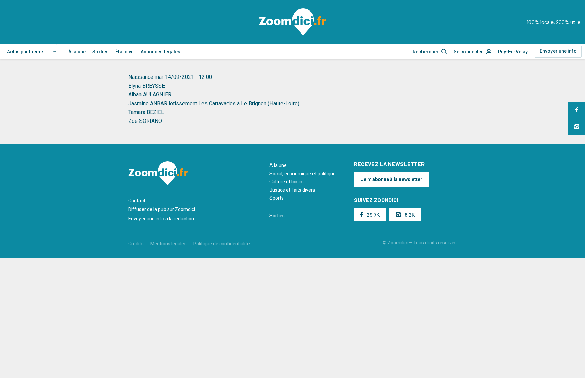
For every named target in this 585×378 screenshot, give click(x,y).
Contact (136, 200)
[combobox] (32, 51)
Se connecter (468, 51)
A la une (278, 165)
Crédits (136, 243)
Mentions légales (168, 243)
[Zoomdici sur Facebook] (576, 110)
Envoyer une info (558, 51)
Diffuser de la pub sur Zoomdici (161, 209)
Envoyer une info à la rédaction (161, 218)
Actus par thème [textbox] (25, 51)
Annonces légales (160, 51)
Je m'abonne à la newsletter (391, 179)
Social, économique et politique (302, 173)
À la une (77, 51)
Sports (276, 198)
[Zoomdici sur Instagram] (576, 126)
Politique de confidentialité (221, 243)
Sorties (100, 51)
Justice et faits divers (292, 190)
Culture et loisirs (286, 181)
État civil (124, 51)
